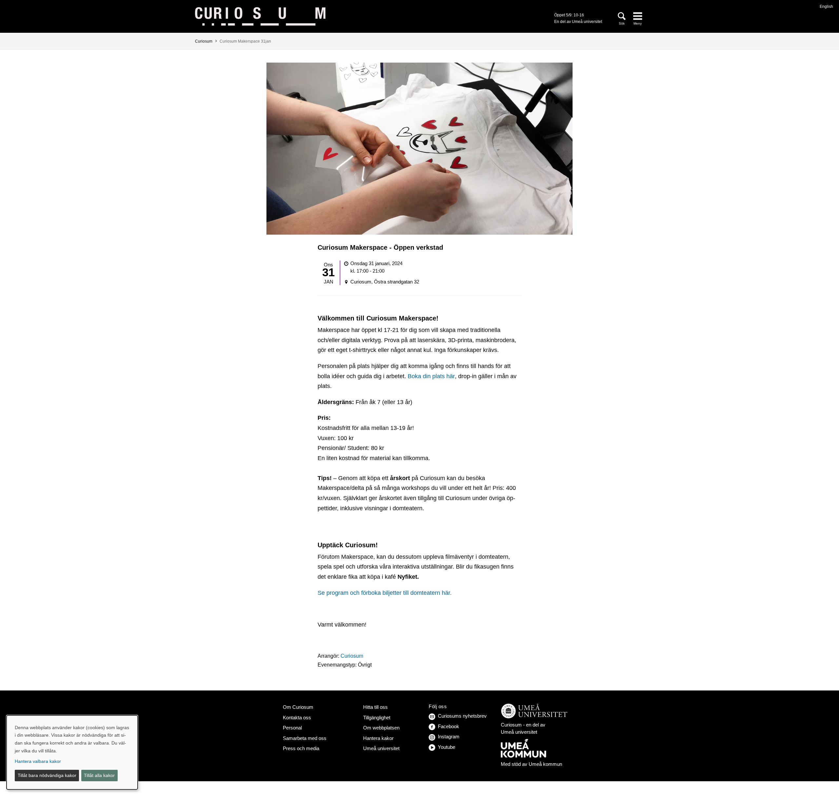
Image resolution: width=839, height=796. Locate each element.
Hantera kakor (378, 738)
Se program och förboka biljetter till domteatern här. (385, 593)
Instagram (448, 736)
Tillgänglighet (376, 717)
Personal (292, 727)
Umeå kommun (545, 764)
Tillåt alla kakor (99, 775)
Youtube (446, 747)
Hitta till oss (375, 707)
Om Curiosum (298, 707)
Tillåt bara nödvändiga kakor (47, 775)
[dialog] (72, 752)
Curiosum (203, 41)
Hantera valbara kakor (38, 761)
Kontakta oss (297, 717)
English (826, 6)
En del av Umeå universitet (578, 21)
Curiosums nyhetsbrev (462, 716)
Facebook (448, 726)
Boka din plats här (431, 376)
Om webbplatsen (381, 727)
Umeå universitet (381, 748)
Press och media (301, 748)
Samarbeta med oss (304, 738)
